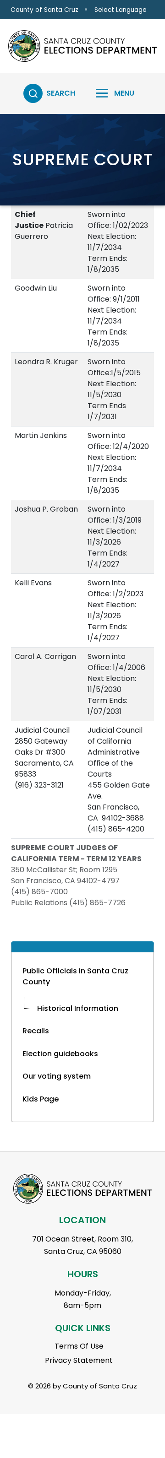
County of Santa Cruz (44, 9)
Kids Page (40, 1099)
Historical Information (77, 1008)
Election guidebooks (60, 1053)
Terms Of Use (79, 1346)
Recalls (35, 1031)
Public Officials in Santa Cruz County (75, 976)
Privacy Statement (79, 1360)
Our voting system (56, 1076)
